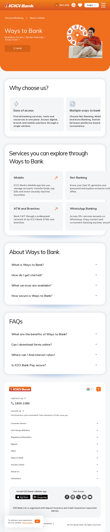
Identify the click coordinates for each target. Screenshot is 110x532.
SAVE (19, 48)
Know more (11, 39)
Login (90, 5)
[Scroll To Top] (98, 389)
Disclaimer (47, 523)
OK (37, 521)
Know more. (27, 523)
